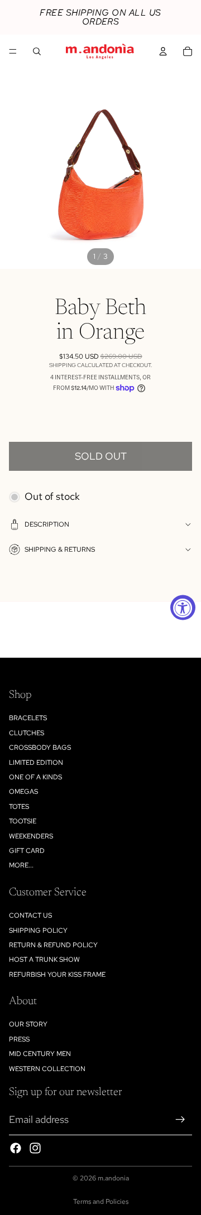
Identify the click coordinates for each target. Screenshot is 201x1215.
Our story (28, 1024)
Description (47, 524)
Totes (19, 806)
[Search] (37, 51)
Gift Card (27, 850)
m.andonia (113, 1178)
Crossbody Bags (40, 747)
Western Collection (47, 1068)
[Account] (163, 51)
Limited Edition (36, 762)
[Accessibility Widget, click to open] (182, 607)
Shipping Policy (38, 930)
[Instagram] (35, 1148)
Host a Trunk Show (44, 959)
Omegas (23, 791)
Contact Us (30, 915)
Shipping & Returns (60, 549)
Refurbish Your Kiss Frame (57, 974)
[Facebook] (15, 1148)
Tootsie (22, 821)
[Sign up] (180, 1119)
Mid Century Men (40, 1053)
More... (21, 865)
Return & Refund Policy (53, 945)
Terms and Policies (100, 1201)
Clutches (26, 733)
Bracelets (28, 717)
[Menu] (13, 51)
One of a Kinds (35, 777)
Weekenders (31, 836)
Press (19, 1039)
